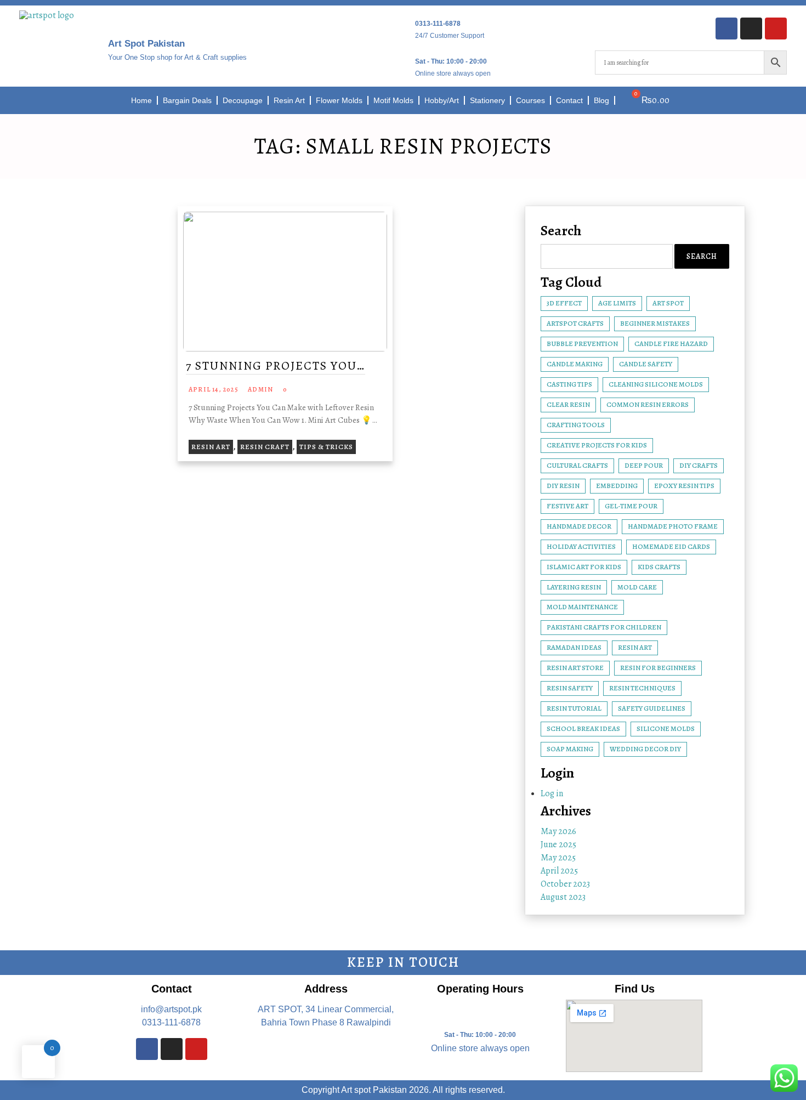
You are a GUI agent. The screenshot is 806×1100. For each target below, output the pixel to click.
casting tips (569, 384)
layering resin (574, 587)
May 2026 (558, 831)
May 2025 (558, 858)
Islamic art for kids (584, 566)
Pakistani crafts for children (604, 627)
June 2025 (558, 844)
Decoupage (243, 100)
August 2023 (563, 897)
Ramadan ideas (574, 647)
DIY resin (563, 485)
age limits (617, 303)
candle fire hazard (671, 343)
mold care (637, 587)
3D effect (564, 303)
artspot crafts (575, 323)
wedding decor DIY (645, 748)
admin (260, 389)
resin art (635, 647)
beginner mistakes (655, 323)
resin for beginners (658, 667)
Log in (552, 793)
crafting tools (576, 424)
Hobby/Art (441, 100)
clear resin (568, 404)
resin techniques (642, 688)
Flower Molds (339, 100)
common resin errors (647, 404)
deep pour (644, 465)
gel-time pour (631, 506)
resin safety (570, 688)
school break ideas (583, 728)
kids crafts (659, 566)
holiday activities (581, 546)
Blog (601, 100)
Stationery (487, 100)
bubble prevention (582, 343)
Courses (530, 100)
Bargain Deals (187, 100)
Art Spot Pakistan (146, 43)
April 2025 (559, 871)
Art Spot (668, 303)
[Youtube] (776, 28)
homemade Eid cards (671, 546)
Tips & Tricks (326, 446)
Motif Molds (393, 100)
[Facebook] (726, 28)
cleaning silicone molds (656, 384)
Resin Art (289, 100)
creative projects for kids (597, 445)
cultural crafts (577, 465)
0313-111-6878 (438, 23)
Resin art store (575, 667)
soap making (570, 748)
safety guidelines (651, 708)
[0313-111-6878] (402, 27)
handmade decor (579, 526)
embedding (617, 485)
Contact (569, 100)
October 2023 (565, 884)
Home (141, 100)
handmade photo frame (673, 526)
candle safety (645, 363)
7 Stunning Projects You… (275, 366)
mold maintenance (582, 606)
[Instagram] (751, 28)
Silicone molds (666, 728)
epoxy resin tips (684, 485)
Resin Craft (265, 446)
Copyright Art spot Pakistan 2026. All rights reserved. (403, 1090)
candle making (575, 363)
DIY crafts (698, 465)
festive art (567, 506)
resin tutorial (574, 708)
